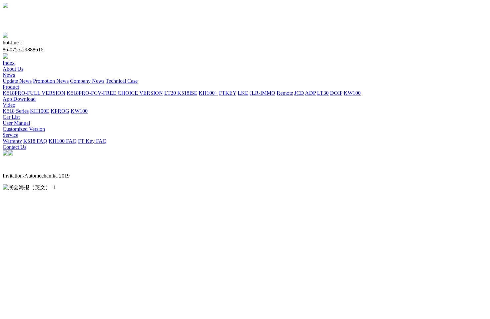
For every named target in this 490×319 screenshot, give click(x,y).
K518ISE (187, 93)
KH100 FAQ (63, 141)
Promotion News (51, 81)
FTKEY (227, 93)
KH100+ (208, 93)
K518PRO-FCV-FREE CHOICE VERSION (115, 93)
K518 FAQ (35, 141)
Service (10, 135)
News (9, 75)
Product (11, 87)
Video (9, 105)
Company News (87, 81)
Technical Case (122, 81)
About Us (13, 69)
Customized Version (24, 129)
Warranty (12, 141)
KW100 (352, 93)
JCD (299, 93)
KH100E (39, 111)
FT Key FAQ (92, 141)
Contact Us (14, 147)
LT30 (323, 93)
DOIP (336, 93)
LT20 (170, 93)
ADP (310, 93)
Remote (285, 93)
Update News (17, 81)
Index (9, 63)
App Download (19, 99)
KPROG (60, 111)
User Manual (16, 123)
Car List (11, 117)
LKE (243, 93)
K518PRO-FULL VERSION (34, 93)
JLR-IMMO (262, 93)
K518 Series (16, 111)
